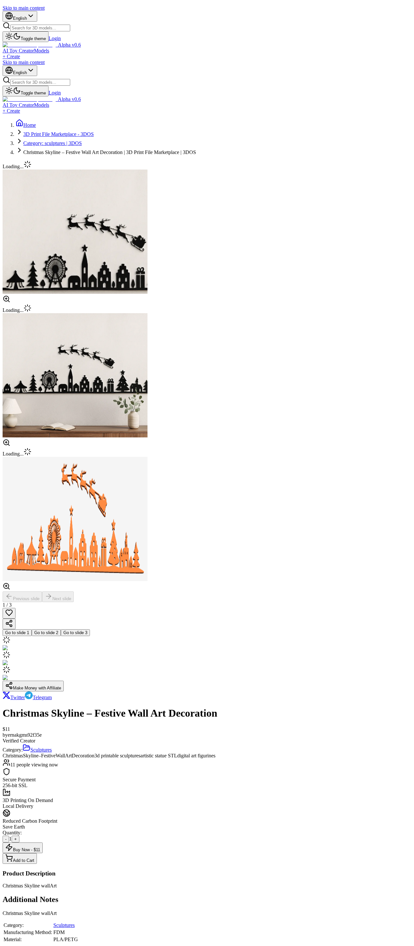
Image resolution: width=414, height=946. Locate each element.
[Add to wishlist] (9, 613)
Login (55, 38)
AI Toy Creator (18, 50)
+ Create (11, 56)
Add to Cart (23, 860)
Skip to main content (24, 8)
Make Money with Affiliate (37, 688)
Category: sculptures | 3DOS (52, 143)
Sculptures (64, 925)
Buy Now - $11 (26, 849)
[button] (207, 299)
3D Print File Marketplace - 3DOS (58, 134)
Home (29, 125)
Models (41, 50)
